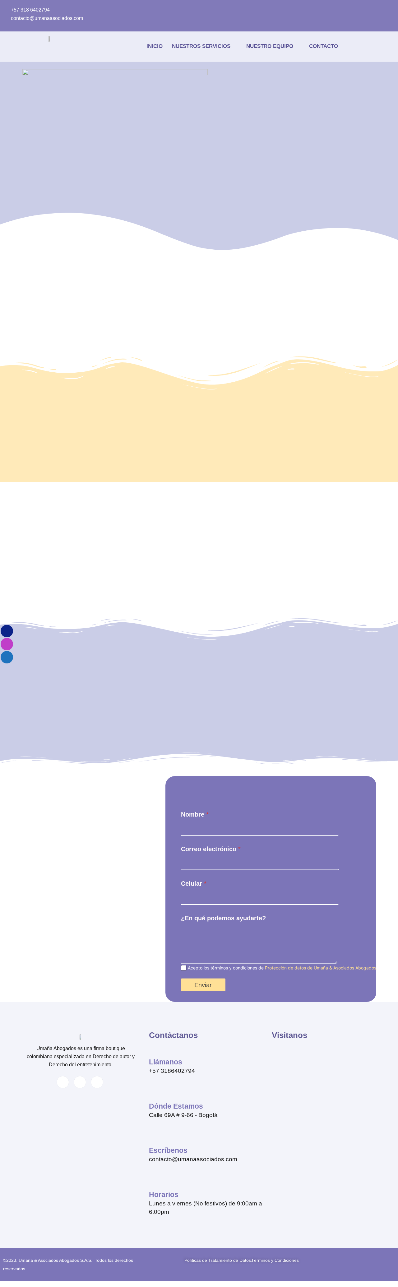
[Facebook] (186, 9)
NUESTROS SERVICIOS (201, 46)
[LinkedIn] (80, 1082)
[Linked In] (219, 9)
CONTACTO (323, 46)
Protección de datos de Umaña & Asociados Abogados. (321, 967)
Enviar (203, 985)
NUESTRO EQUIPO (269, 46)
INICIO (154, 46)
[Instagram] (203, 9)
